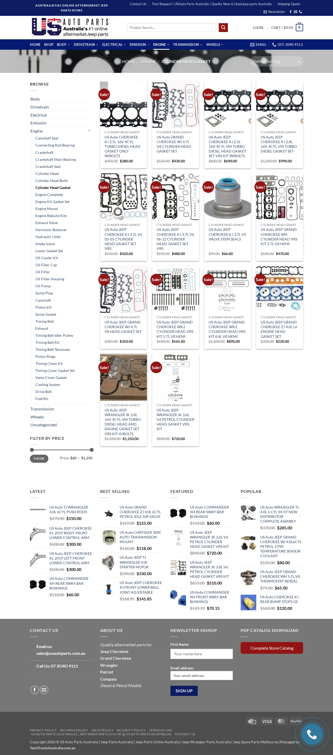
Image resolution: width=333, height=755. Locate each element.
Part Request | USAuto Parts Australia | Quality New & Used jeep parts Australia (212, 4)
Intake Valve (45, 244)
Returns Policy (74, 730)
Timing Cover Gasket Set (55, 370)
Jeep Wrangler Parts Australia (206, 742)
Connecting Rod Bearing (55, 145)
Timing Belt (44, 321)
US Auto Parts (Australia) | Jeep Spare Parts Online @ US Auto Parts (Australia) (101, 734)
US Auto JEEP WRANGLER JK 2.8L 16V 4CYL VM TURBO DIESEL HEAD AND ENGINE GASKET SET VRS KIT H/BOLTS (123, 422)
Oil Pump (43, 286)
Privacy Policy (43, 730)
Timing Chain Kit (49, 363)
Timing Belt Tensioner (52, 349)
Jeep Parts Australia (117, 742)
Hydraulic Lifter (48, 236)
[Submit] (223, 27)
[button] (274, 12)
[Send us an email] (295, 12)
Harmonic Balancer (51, 229)
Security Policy (131, 730)
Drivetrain (84, 44)
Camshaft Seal (46, 138)
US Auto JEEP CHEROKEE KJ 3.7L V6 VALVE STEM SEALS (227, 234)
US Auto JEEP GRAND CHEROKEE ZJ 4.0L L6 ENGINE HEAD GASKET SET (279, 329)
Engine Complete (49, 194)
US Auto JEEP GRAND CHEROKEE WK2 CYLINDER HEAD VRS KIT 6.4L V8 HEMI (227, 329)
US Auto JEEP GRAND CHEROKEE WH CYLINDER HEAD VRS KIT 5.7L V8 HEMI (279, 236)
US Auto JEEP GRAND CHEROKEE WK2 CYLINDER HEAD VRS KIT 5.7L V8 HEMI (175, 329)
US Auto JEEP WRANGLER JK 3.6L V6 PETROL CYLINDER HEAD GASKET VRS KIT (175, 419)
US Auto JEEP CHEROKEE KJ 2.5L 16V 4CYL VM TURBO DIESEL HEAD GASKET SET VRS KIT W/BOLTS (227, 146)
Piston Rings (45, 356)
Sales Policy (102, 730)
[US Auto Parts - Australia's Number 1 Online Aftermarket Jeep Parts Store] (74, 27)
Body (62, 44)
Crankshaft (44, 152)
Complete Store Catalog (272, 647)
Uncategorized (43, 424)
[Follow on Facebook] (290, 12)
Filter (39, 458)
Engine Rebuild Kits (51, 215)
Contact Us (138, 4)
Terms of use (160, 730)
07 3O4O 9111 (64, 665)
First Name (179, 644)
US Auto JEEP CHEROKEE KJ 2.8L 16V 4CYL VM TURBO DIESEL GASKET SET (279, 144)
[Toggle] (89, 131)
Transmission (186, 44)
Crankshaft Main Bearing (55, 159)
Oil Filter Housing (49, 279)
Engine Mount (46, 208)
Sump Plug (44, 293)
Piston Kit (43, 307)
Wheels (213, 44)
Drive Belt (43, 391)
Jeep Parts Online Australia (158, 742)
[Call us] (300, 12)
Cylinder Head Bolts (51, 180)
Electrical (112, 44)
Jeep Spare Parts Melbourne (255, 742)
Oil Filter (42, 272)
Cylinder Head (47, 173)
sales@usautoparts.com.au (60, 653)
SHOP (48, 44)
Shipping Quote (289, 4)
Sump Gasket (45, 314)
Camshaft (43, 300)
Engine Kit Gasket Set (52, 201)
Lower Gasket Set (49, 251)
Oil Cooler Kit (46, 258)
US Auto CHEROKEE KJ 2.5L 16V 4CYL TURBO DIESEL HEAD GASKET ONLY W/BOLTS (122, 146)
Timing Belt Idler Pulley (54, 335)
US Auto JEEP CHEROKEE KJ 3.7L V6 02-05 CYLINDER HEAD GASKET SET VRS (123, 239)
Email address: (182, 668)
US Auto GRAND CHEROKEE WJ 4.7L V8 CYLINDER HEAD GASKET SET (174, 144)
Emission (138, 44)
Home (35, 44)
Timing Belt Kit (47, 342)
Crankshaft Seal (48, 166)
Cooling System (47, 384)
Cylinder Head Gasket (53, 187)
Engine (159, 44)
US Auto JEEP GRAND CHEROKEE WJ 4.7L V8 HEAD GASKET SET (123, 327)
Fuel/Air (42, 398)
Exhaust (41, 328)
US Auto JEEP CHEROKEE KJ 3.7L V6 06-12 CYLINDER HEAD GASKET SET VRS (175, 239)
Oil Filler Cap (46, 265)
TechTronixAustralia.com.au (52, 748)
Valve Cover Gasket (51, 377)
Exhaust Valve (46, 222)
